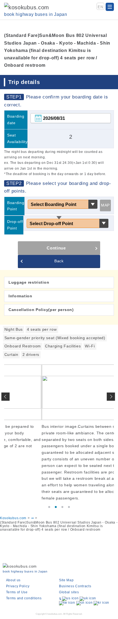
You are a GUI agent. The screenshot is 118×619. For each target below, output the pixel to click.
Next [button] (111, 397)
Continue (56, 248)
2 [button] (55, 507)
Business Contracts (75, 586)
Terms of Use (17, 592)
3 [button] (62, 507)
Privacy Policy (18, 586)
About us (13, 580)
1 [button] (49, 507)
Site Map (66, 580)
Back (59, 261)
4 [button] (69, 507)
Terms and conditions (24, 598)
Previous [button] (5, 397)
